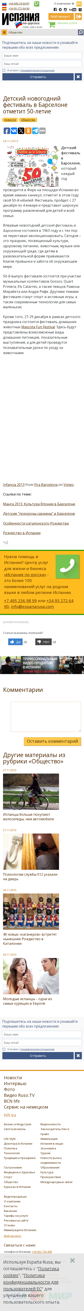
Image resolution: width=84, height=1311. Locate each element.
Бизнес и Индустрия (17, 1124)
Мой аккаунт (13, 1236)
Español (79, 3)
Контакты (10, 1206)
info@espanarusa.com (32, 606)
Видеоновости (50, 1124)
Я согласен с (30, 70)
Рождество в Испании (21, 532)
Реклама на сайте (16, 1220)
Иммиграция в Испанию (20, 1230)
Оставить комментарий (52, 741)
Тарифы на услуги (16, 1216)
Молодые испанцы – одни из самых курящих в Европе (27, 1001)
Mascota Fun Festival (38, 327)
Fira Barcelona (46, 484)
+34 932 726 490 (42, 1252)
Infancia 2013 (14, 484)
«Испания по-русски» (25, 574)
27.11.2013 (9, 770)
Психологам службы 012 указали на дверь (30, 876)
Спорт (8, 1177)
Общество (15, 32)
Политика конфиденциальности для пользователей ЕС (30, 1282)
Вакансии (10, 1211)
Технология (12, 1153)
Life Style (10, 1139)
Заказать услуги (67, 23)
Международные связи (56, 1182)
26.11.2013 (9, 890)
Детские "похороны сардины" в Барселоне (39, 513)
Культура (46, 1172)
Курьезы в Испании (17, 1187)
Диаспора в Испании (18, 1143)
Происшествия (50, 1177)
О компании (62, 3)
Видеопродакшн (15, 1196)
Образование (50, 1167)
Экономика (48, 1148)
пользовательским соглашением (37, 70)
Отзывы (9, 1225)
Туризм (45, 1153)
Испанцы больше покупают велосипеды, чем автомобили (28, 816)
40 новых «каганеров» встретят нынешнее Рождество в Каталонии (30, 939)
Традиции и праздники (20, 1158)
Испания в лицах (51, 1143)
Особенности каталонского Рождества (36, 523)
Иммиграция (49, 1139)
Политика (10, 1148)
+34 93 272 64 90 (19, 8)
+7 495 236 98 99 (20, 600)
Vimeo (69, 484)
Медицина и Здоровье (19, 1172)
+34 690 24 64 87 (19, 3)
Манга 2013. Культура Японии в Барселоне (39, 504)
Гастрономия (13, 1167)
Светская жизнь (15, 1129)
